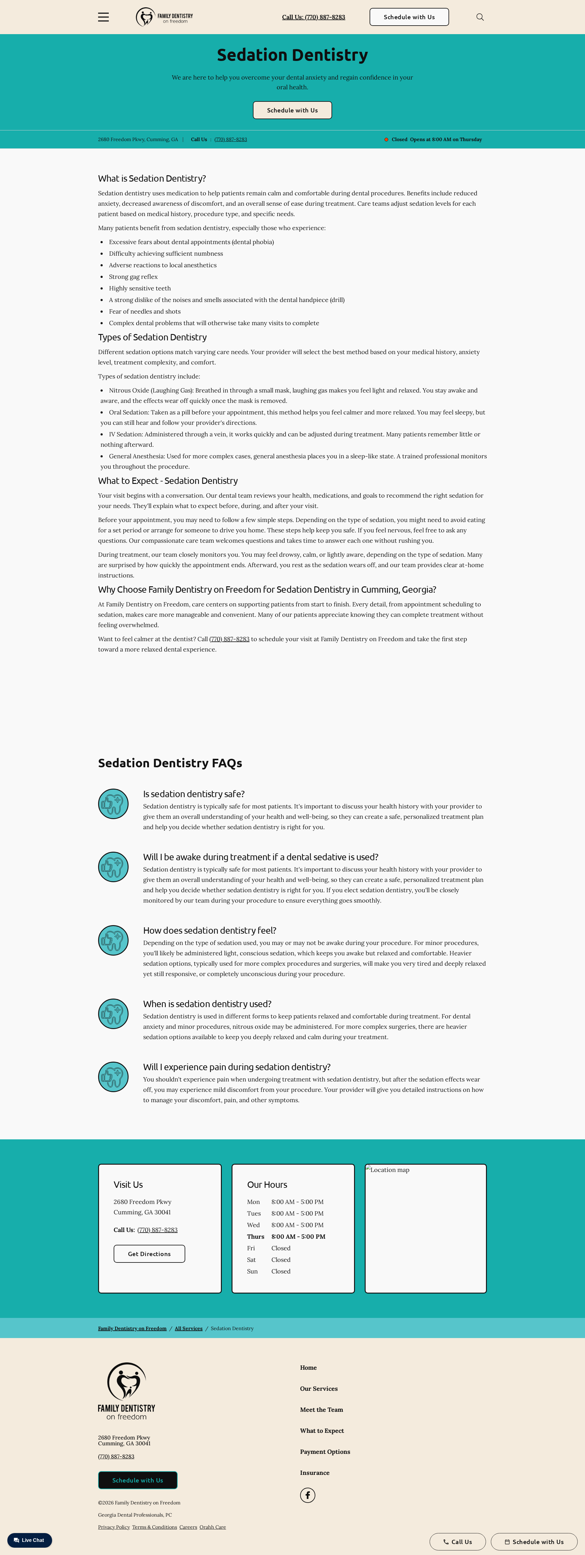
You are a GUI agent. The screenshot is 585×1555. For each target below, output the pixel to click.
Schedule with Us (409, 17)
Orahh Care (213, 1527)
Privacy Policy (114, 1527)
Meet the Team (321, 1409)
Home (308, 1367)
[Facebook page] (307, 1495)
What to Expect (322, 1430)
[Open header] (105, 17)
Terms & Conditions (154, 1527)
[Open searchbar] (480, 17)
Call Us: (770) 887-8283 (313, 17)
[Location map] (426, 1229)
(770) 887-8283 (230, 139)
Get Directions (149, 1254)
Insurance (315, 1472)
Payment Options (325, 1451)
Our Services (319, 1388)
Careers (188, 1527)
